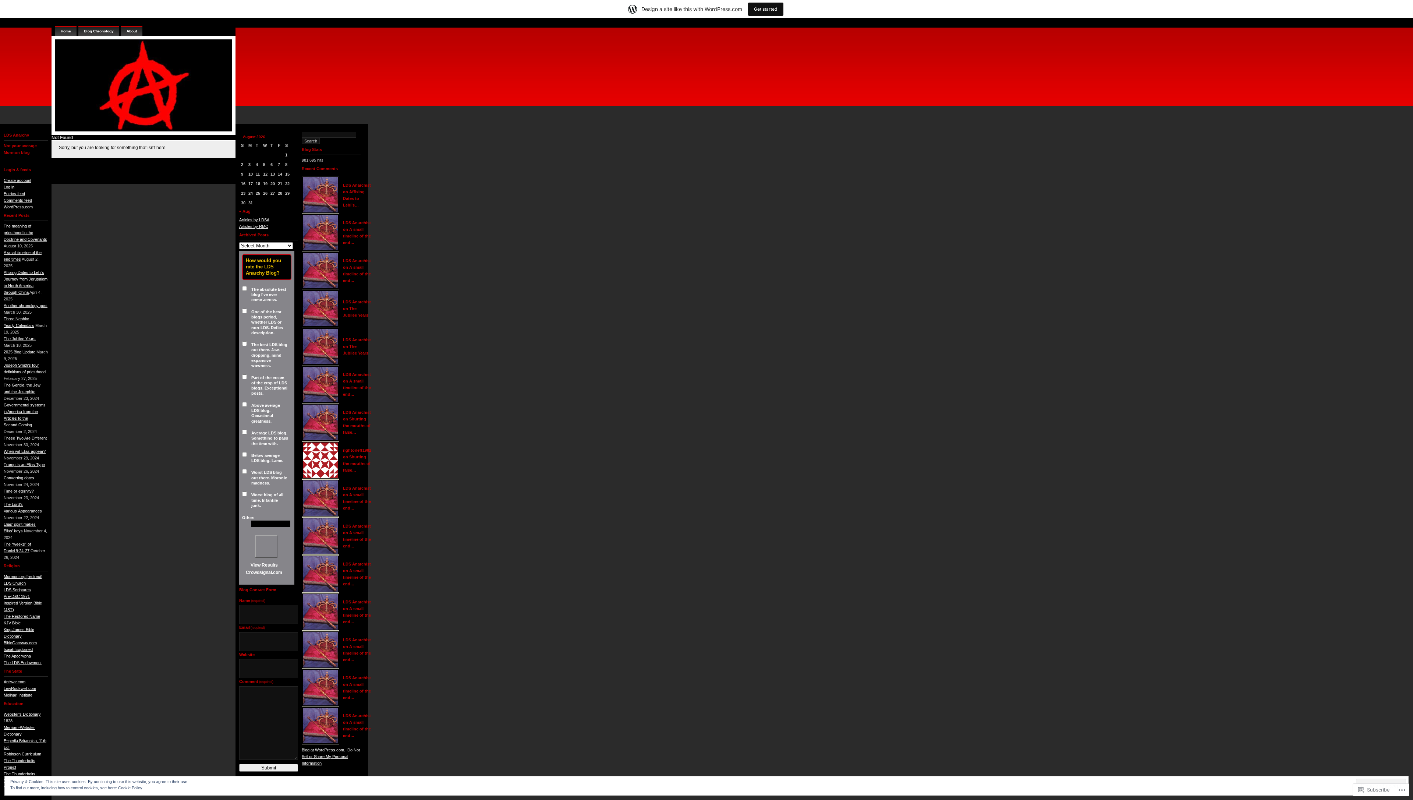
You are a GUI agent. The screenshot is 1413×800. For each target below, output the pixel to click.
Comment (256, 681)
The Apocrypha (17, 656)
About (132, 31)
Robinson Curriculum (22, 754)
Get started (766, 9)
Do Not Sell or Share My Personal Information (331, 756)
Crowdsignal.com (264, 572)
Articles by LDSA (254, 220)
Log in (9, 187)
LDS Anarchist (357, 185)
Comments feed (18, 200)
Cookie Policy (130, 788)
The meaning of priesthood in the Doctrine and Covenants (25, 233)
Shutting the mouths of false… (357, 425)
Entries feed (14, 193)
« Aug (245, 211)
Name (252, 600)
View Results (264, 565)
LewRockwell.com (20, 688)
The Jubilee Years (20, 338)
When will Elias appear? (25, 451)
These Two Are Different (25, 438)
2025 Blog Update (19, 352)
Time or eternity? (19, 491)
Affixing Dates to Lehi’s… (354, 198)
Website (247, 654)
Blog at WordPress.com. (323, 750)
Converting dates (19, 478)
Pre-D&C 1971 (17, 596)
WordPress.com (18, 207)
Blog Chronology (99, 31)
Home (66, 31)
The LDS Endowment (23, 662)
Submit (268, 768)
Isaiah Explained (18, 649)
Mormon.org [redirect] (23, 576)
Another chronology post (25, 305)
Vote (266, 546)
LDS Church (15, 583)
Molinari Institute (18, 695)
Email (252, 627)
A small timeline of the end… (357, 236)
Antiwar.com (14, 682)
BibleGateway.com (20, 643)
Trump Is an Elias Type (24, 464)
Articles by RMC (253, 226)
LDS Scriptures (17, 590)
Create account (17, 180)
